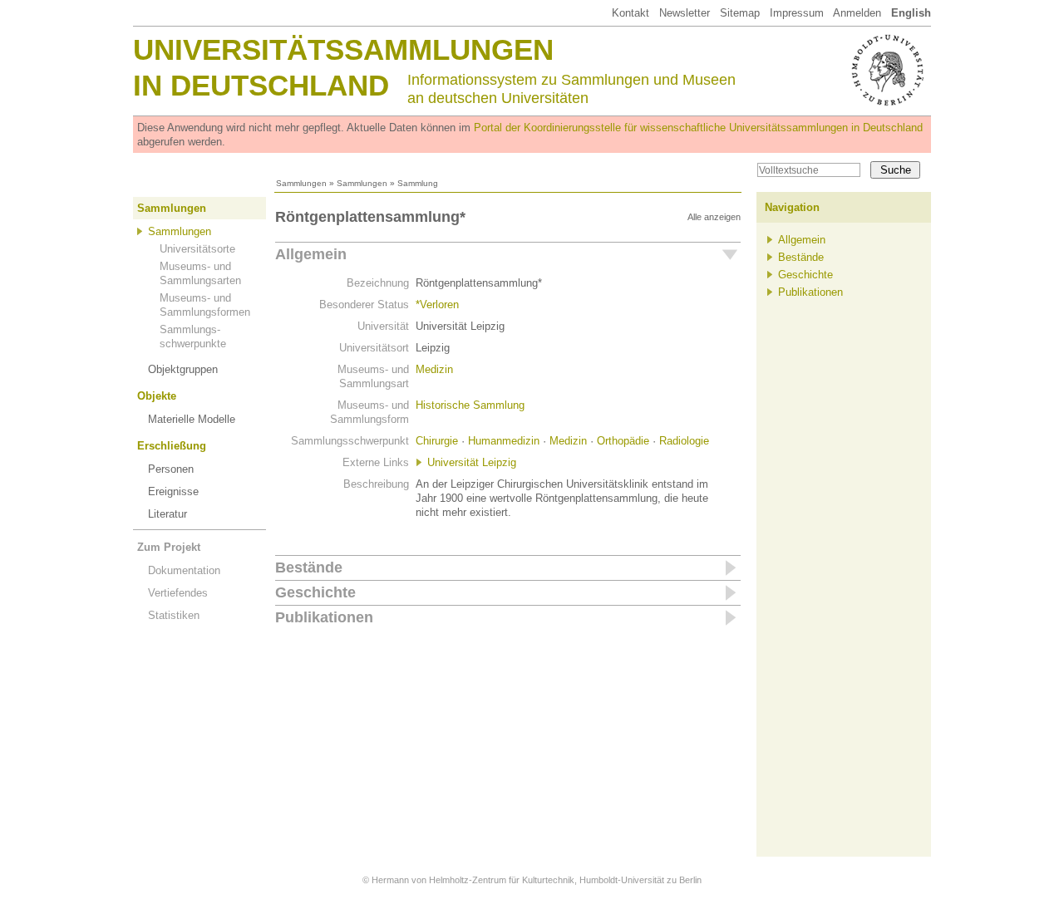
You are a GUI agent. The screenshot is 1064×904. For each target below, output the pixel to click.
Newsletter (684, 13)
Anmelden (857, 13)
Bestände (308, 567)
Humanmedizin (503, 441)
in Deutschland (261, 85)
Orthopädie (623, 441)
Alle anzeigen (714, 217)
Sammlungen (301, 183)
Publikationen (324, 617)
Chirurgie (437, 441)
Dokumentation (184, 570)
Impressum (797, 13)
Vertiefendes (178, 593)
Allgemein (311, 254)
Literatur (167, 514)
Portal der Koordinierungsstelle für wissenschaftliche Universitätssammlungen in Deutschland (698, 127)
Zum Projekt (168, 547)
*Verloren (437, 304)
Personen (171, 469)
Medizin (434, 369)
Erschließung (171, 446)
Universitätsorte (197, 249)
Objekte (156, 396)
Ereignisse (173, 491)
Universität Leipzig (471, 462)
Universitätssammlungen (343, 49)
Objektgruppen (183, 369)
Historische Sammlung (470, 405)
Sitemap (740, 13)
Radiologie (684, 441)
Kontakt (630, 13)
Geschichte (315, 592)
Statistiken (174, 615)
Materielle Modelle (191, 419)
